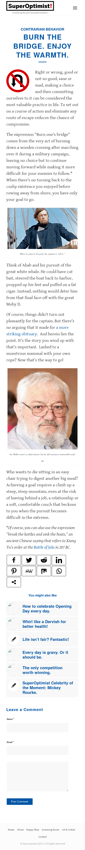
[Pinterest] (14, 571)
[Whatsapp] (59, 571)
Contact (43, 836)
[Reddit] (44, 560)
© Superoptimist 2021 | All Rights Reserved (42, 843)
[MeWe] (29, 571)
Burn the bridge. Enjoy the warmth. (42, 46)
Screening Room (50, 829)
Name (10, 719)
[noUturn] (17, 80)
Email (10, 742)
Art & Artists (68, 829)
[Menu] (75, 8)
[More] (14, 582)
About (20, 829)
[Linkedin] (59, 560)
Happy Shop (32, 829)
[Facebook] (14, 560)
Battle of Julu (44, 547)
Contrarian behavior (42, 29)
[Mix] (44, 571)
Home (11, 829)
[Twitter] (29, 560)
